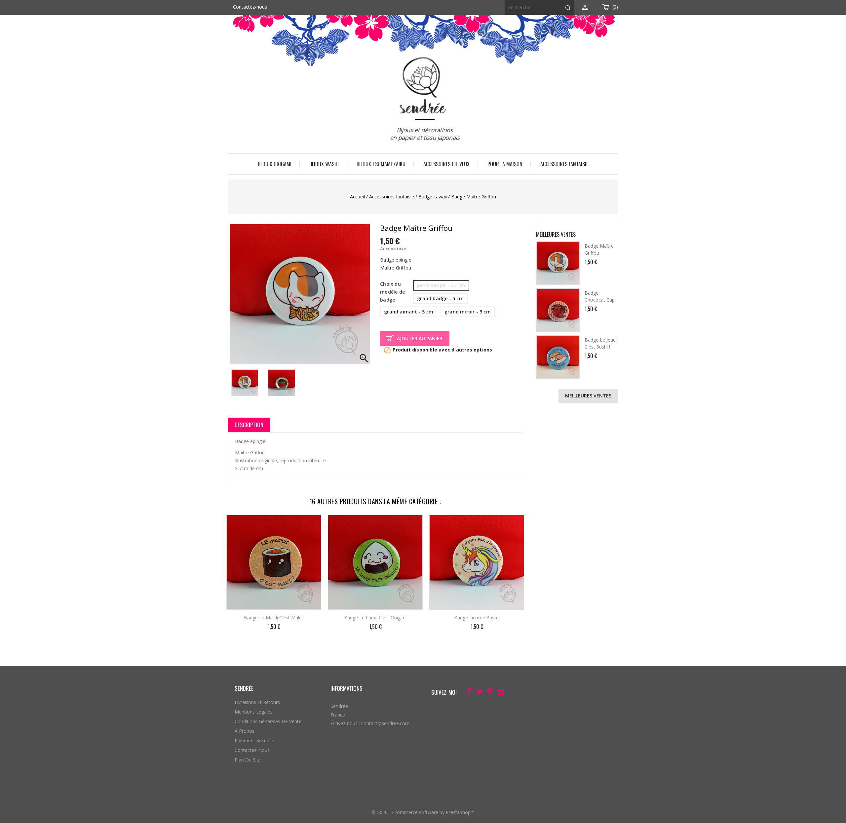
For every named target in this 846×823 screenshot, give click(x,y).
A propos (244, 731)
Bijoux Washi (324, 164)
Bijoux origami (274, 164)
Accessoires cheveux (446, 164)
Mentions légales (254, 712)
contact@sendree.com (385, 723)
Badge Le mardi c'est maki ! (274, 617)
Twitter (477, 692)
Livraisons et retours (257, 702)
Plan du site (248, 760)
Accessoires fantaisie (564, 164)
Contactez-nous (250, 7)
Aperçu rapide (310, 524)
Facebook (467, 692)
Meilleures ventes (588, 395)
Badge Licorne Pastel (477, 617)
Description (249, 425)
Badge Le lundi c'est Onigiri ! (375, 617)
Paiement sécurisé (254, 740)
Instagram (499, 692)
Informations (346, 688)
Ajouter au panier (419, 338)
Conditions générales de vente (268, 721)
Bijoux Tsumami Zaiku (381, 164)
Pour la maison (504, 164)
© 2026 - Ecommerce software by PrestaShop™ (423, 812)
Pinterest (488, 692)
